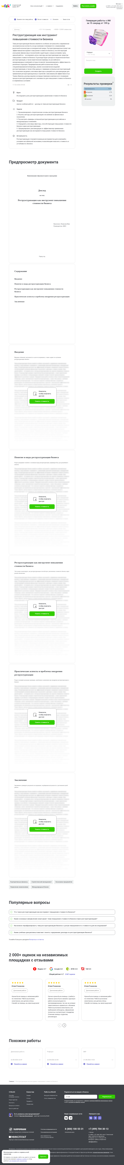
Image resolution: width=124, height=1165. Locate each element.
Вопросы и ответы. (36, 939)
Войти (75, 6)
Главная (11, 1081)
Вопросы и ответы (14, 1105)
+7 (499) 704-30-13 (98, 1129)
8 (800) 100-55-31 (74, 1129)
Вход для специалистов (50, 1095)
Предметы (29, 1101)
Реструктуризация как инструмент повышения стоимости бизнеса (38, 290)
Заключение (19, 302)
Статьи (28, 1098)
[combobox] (98, 53)
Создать (98, 71)
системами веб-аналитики (18, 1161)
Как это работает (14, 1108)
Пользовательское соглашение (49, 1132)
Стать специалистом (50, 1098)
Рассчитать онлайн (88, 6)
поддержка (59, 6)
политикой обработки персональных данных (100, 1100)
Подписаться (106, 1096)
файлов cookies (21, 1159)
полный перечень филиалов (101, 1152)
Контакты (11, 1102)
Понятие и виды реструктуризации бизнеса (32, 284)
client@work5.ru (93, 1141)
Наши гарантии (13, 1099)
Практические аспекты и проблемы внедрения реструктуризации (42, 297)
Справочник (30, 1104)
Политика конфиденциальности (49, 1129)
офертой (86, 1100)
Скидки (29, 1095)
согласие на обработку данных (77, 1102)
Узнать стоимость (42, 401)
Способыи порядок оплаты (14, 1096)
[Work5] (6, 6)
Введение (18, 279)
